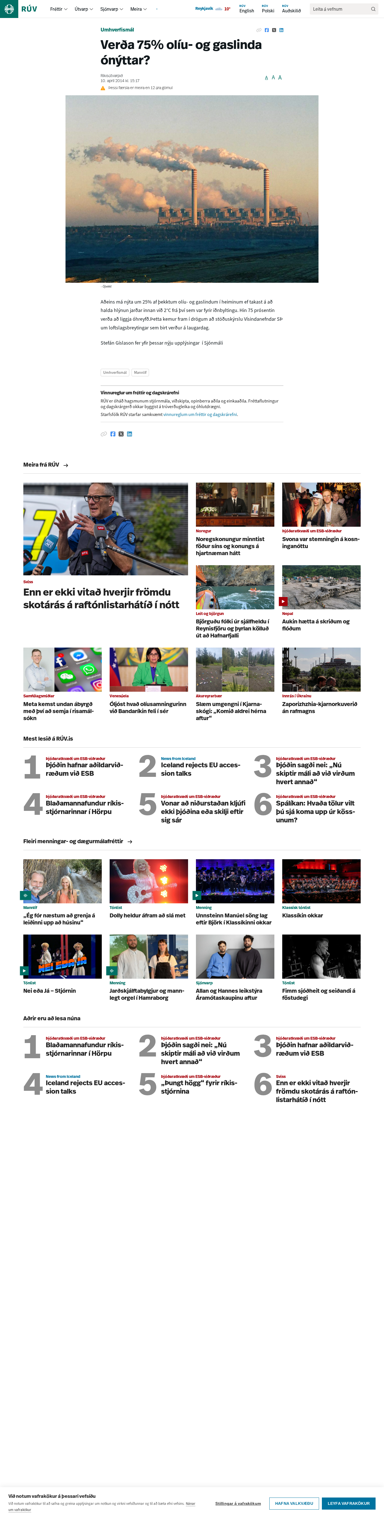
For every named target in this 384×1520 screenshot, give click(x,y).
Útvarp (81, 9)
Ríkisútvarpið (112, 76)
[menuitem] (66, 9)
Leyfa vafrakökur (349, 1503)
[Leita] (373, 9)
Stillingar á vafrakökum (238, 1503)
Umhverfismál (117, 30)
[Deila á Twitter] (274, 30)
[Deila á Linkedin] (281, 30)
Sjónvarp (109, 9)
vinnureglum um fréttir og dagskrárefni (200, 414)
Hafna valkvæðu (294, 1503)
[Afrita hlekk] (258, 30)
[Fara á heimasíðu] (23, 9)
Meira (136, 9)
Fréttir (56, 9)
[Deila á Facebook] (267, 30)
